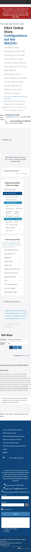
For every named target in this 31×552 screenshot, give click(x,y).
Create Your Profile (10, 529)
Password (4, 502)
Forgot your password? (10, 519)
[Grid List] (15, 347)
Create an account (9, 526)
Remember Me (7, 509)
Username (4, 495)
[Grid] (11, 347)
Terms (8, 541)
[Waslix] (24, 549)
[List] (20, 347)
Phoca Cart (26, 355)
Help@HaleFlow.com (12, 117)
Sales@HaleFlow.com (20, 488)
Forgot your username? (10, 522)
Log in (15, 514)
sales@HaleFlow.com (16, 546)
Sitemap (6, 531)
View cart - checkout (21, 173)
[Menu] (28, 2)
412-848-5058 (5, 546)
